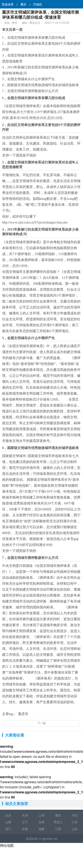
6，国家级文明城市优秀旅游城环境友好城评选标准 (40, 85)
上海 (41, 815)
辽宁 (25, 822)
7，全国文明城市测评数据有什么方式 (30, 91)
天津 (25, 815)
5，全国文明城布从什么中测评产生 (28, 79)
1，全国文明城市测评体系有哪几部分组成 (33, 37)
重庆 (23, 4)
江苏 (75, 822)
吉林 (41, 822)
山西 (8, 822)
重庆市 (23, 714)
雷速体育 (8, 4)
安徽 (25, 829)
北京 (8, 815)
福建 (41, 829)
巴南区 (37, 4)
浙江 (8, 829)
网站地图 (7, 845)
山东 (75, 829)
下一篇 (41, 723)
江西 (58, 829)
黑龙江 (58, 822)
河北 (75, 815)
